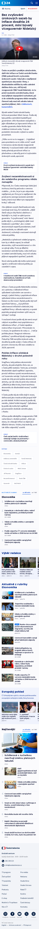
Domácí (17, 454)
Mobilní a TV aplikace (9, 902)
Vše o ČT (5, 907)
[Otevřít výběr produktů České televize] (36, 3)
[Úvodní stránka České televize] (11, 848)
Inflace (24, 463)
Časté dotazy (25, 902)
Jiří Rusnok (7, 473)
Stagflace (18, 473)
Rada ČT (23, 889)
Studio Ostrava (25, 885)
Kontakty (23, 907)
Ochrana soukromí (15, 925)
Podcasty (5, 889)
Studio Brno (24, 881)
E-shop (4, 898)
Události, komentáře (10, 459)
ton (3, 33)
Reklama (23, 876)
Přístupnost (27, 925)
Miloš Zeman (22, 468)
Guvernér (7, 483)
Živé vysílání (6, 876)
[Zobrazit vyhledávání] (31, 3)
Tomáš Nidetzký (26, 459)
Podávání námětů (26, 898)
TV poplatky (6, 881)
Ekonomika (7, 454)
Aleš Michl (17, 483)
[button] (19, 49)
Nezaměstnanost (9, 478)
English (4, 925)
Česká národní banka (10, 463)
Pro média (24, 872)
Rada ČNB (22, 478)
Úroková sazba (8, 468)
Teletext (5, 885)
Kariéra (23, 894)
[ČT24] (6, 3)
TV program (6, 872)
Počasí (4, 894)
